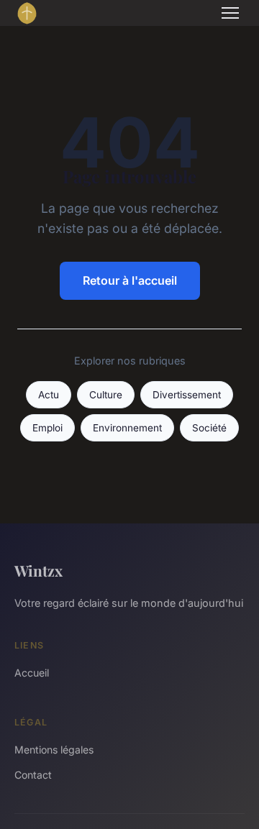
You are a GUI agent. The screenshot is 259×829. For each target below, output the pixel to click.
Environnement (127, 428)
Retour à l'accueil (130, 280)
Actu (48, 394)
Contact (33, 775)
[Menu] (230, 12)
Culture (105, 394)
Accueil (31, 673)
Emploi (47, 428)
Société (209, 428)
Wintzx (38, 570)
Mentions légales (54, 749)
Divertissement (187, 394)
